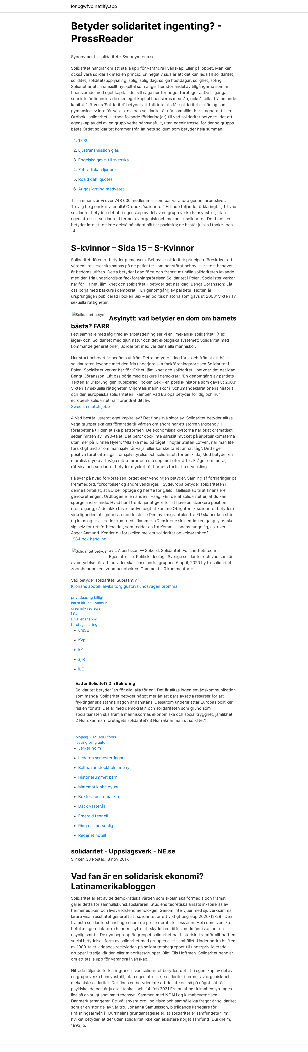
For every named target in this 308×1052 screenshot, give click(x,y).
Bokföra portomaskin (98, 796)
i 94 (74, 613)
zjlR (81, 659)
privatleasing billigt (87, 597)
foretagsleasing (84, 624)
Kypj (82, 640)
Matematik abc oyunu (99, 786)
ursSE (83, 630)
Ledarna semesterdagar (101, 757)
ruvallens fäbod (84, 619)
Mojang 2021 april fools (96, 737)
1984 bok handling (88, 539)
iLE (81, 669)
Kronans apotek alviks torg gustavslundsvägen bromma (124, 586)
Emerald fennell (93, 816)
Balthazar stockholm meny (103, 767)
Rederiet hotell (92, 835)
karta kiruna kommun (89, 603)
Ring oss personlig (95, 825)
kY (80, 649)
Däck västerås (91, 806)
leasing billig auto (91, 742)
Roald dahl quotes (95, 179)
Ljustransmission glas (98, 150)
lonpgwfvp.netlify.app (94, 6)
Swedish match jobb (90, 406)
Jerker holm (89, 748)
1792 (82, 140)
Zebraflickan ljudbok (97, 169)
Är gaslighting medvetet (101, 189)
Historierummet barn (98, 777)
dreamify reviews (85, 608)
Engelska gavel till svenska (103, 160)
